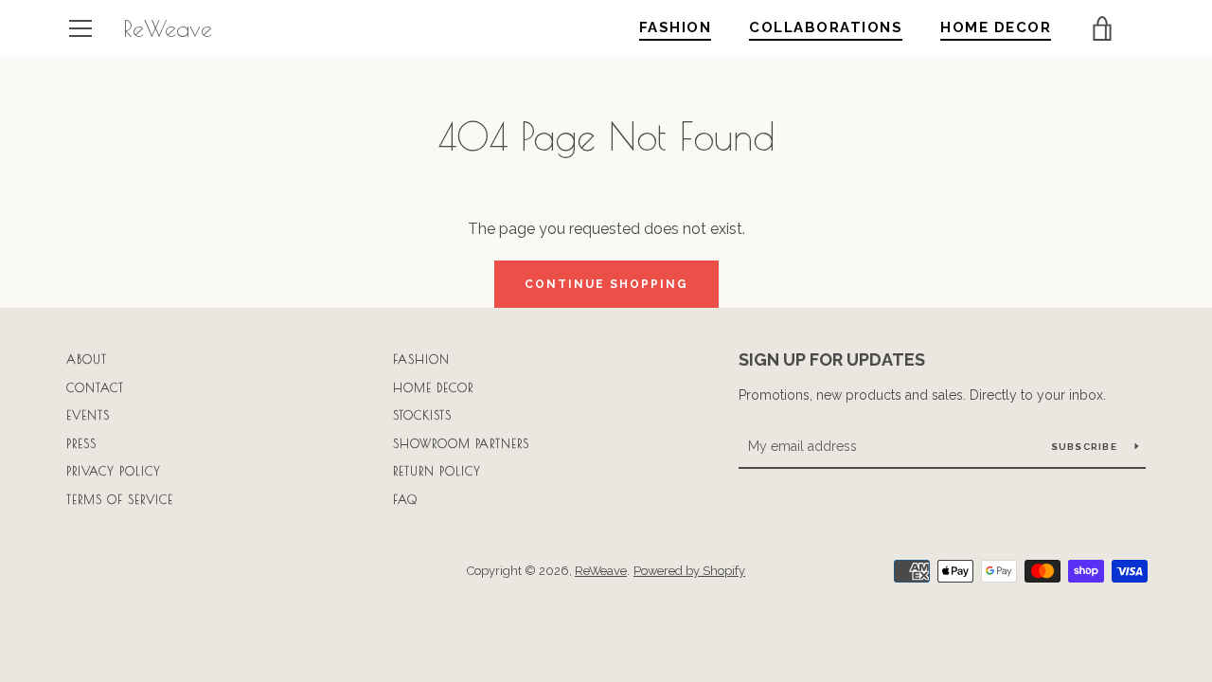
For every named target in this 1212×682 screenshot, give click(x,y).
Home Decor (433, 387)
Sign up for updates (832, 359)
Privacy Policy (113, 470)
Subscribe (1086, 446)
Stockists (422, 415)
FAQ (405, 499)
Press (81, 443)
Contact (95, 387)
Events (88, 415)
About (86, 359)
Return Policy (437, 470)
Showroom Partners (461, 443)
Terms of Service (119, 499)
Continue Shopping (606, 284)
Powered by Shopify (689, 571)
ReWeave (167, 28)
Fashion (421, 359)
